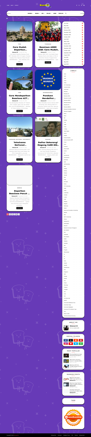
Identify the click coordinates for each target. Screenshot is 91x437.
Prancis (65, 247)
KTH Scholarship (67, 186)
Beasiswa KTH (66, 104)
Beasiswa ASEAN (67, 100)
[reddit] (76, 340)
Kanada (65, 175)
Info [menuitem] (43, 13)
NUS (65, 232)
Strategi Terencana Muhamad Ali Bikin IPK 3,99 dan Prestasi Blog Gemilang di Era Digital (76, 390)
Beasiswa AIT (66, 93)
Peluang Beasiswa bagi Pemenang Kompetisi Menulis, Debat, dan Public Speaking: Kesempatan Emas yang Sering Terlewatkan (76, 355)
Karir (65, 177)
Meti (65, 214)
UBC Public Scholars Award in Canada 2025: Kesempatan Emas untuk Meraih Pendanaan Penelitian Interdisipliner (76, 360)
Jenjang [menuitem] (37, 13)
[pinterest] (83, 5)
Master (65, 208)
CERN (65, 124)
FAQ (72, 435)
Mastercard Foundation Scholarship (71, 210)
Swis (65, 280)
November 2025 (73, 34)
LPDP (65, 199)
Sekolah (65, 265)
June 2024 (73, 59)
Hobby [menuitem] (54, 13)
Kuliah (65, 190)
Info (64, 153)
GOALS (65, 151)
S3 (64, 258)
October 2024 (73, 50)
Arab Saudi (66, 89)
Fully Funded (66, 148)
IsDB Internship (67, 164)
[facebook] (76, 5)
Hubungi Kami (81, 435)
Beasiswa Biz (16, 435)
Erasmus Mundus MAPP (68, 140)
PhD (64, 245)
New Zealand (66, 230)
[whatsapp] (81, 343)
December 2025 (73, 32)
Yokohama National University (69, 315)
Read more (19, 64)
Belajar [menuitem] (48, 13)
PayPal (65, 238)
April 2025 (73, 39)
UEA (65, 296)
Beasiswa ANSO (67, 96)
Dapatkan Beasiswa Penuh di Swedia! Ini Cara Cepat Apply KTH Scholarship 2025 (19, 192)
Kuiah (65, 188)
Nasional (65, 225)
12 (16, 214)
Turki (65, 293)
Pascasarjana (66, 236)
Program (65, 249)
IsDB (65, 162)
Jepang (65, 170)
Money (65, 219)
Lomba (65, 197)
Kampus (65, 173)
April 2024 (73, 64)
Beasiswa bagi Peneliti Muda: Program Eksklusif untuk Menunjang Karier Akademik (76, 383)
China (65, 126)
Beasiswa (65, 91)
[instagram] (81, 5)
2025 (65, 76)
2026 (65, 78)
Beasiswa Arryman (67, 98)
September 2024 (73, 52)
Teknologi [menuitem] (60, 13)
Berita (65, 113)
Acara (65, 80)
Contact (16, 5)
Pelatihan (65, 241)
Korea (65, 184)
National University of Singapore (70, 227)
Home (8, 5)
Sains (65, 260)
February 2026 (73, 30)
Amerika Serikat (67, 87)
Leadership (66, 192)
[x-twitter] (79, 5)
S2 (64, 256)
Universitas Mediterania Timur (69, 302)
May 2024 (73, 62)
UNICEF (65, 300)
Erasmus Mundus (67, 137)
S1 (64, 254)
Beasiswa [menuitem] (30, 13)
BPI (64, 118)
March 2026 (73, 28)
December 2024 (73, 46)
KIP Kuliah (66, 181)
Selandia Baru (66, 267)
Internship (66, 159)
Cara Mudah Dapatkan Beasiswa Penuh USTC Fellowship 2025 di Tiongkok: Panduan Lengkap (19, 48)
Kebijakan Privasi (66, 435)
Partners (76, 435)
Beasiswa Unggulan (67, 111)
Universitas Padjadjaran (68, 307)
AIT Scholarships (67, 85)
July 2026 (73, 23)
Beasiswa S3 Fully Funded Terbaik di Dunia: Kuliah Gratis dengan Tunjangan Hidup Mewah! (76, 365)
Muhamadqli (66, 223)
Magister (65, 203)
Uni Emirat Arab (67, 298)
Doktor (65, 133)
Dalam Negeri (66, 131)
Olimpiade (66, 234)
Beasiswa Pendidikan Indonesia (70, 109)
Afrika (65, 82)
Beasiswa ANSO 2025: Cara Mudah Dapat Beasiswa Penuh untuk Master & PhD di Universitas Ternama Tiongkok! (48, 48)
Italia (65, 166)
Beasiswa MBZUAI (67, 107)
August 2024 (73, 55)
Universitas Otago (67, 304)
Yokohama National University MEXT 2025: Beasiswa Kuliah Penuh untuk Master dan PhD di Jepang (20, 143)
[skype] (76, 343)
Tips (65, 291)
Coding (65, 129)
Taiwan (65, 282)
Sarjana (65, 263)
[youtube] (71, 343)
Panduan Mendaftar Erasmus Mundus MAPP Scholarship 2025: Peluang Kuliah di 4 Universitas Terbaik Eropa (48, 96)
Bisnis (65, 115)
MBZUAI (65, 212)
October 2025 (73, 37)
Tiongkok (66, 289)
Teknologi (66, 285)
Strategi (65, 276)
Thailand (65, 287)
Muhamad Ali (15, 52)
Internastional (66, 157)
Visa (65, 311)
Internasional (66, 155)
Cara (65, 122)
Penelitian (66, 243)
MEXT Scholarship (67, 217)
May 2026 (73, 25)
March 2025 (73, 41)
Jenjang (65, 168)
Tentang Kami (53, 435)
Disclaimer (60, 435)
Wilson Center (66, 313)
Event (65, 144)
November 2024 (73, 48)
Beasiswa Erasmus (67, 102)
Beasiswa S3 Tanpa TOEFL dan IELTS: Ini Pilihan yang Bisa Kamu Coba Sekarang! (76, 378)
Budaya (65, 120)
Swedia (65, 278)
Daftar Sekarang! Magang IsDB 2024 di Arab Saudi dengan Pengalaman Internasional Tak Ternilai (48, 143)
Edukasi (65, 135)
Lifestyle (65, 195)
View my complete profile (74, 328)
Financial (65, 146)
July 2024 (73, 57)
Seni (65, 269)
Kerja (65, 179)
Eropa (65, 142)
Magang (65, 201)
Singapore (66, 271)
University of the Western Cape (70, 309)
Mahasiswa (66, 206)
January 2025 (73, 43)
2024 (65, 74)
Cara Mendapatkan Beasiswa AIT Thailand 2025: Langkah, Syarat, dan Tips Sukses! (19, 96)
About (12, 5)
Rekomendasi (66, 252)
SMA (65, 274)
